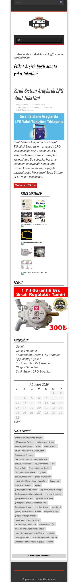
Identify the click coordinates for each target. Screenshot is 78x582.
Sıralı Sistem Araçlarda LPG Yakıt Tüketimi (38, 94)
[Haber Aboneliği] (62, 81)
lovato (37, 485)
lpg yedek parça (51, 511)
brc (53, 464)
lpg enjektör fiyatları (23, 507)
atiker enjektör (50, 446)
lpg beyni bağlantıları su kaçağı (28, 494)
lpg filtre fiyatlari (42, 507)
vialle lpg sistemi (22, 537)
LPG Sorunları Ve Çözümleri (34, 363)
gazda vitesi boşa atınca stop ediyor (31, 481)
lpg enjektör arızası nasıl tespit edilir (30, 503)
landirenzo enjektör (23, 485)
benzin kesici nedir (23, 464)
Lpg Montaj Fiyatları (28, 359)
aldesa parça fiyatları (24, 442)
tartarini (51, 533)
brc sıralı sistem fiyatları (25, 472)
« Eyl (17, 421)
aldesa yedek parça (23, 446)
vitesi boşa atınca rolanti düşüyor (29, 542)
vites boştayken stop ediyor (45, 537)
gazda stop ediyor (43, 477)
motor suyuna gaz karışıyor (27, 520)
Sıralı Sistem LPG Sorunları (27, 107)
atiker (38, 446)
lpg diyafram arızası (23, 498)
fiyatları (43, 472)
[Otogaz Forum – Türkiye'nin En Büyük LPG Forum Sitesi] (39, 26)
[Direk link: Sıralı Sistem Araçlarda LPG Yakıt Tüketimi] (39, 139)
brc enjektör (20, 468)
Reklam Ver (49, 579)
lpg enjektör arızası (44, 498)
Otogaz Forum (22, 105)
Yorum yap (48, 107)
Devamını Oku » (25, 185)
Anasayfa (23, 54)
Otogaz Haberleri (27, 367)
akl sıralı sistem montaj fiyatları (28, 438)
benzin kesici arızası (24, 455)
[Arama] (61, 2)
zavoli (50, 542)
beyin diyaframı (41, 464)
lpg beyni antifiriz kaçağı (50, 490)
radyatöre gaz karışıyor (25, 524)
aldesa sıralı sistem (45, 442)
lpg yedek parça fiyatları (25, 516)
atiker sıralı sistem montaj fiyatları (29, 451)
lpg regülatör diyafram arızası (28, 511)
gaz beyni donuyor (23, 477)
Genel (20, 346)
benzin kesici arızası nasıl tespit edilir (31, 459)
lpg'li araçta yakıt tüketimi (26, 490)
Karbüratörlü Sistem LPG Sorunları (38, 354)
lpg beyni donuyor (53, 494)
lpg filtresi (56, 507)
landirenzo (54, 481)
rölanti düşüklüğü (46, 524)
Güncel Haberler (26, 350)
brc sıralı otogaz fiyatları (39, 468)
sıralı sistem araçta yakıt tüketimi (29, 533)
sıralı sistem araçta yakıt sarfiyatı (29, 529)
